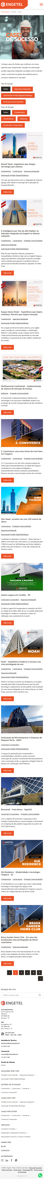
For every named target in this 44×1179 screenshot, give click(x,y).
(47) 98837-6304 (5, 1046)
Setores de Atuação (11, 1085)
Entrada (14, 12)
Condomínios (19, 112)
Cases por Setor (9, 1111)
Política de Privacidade (35, 1168)
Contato (5, 1151)
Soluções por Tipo (10, 1071)
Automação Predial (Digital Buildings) (17, 95)
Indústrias (23, 119)
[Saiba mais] (22, 163)
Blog (3, 1146)
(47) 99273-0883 (5, 1057)
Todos (5, 89)
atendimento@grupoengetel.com (10, 1043)
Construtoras (8, 119)
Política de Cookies (7, 1170)
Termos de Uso (17, 1170)
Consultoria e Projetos (8, 1129)
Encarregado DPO (28, 1170)
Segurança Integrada (22, 89)
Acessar (3, 1065)
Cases (19, 12)
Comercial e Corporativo (12, 125)
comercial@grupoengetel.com (9, 1054)
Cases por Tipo (8, 1098)
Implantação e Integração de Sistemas (13, 1133)
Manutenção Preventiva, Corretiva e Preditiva (16, 1137)
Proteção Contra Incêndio (13, 102)
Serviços (5, 1125)
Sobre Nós (6, 1142)
